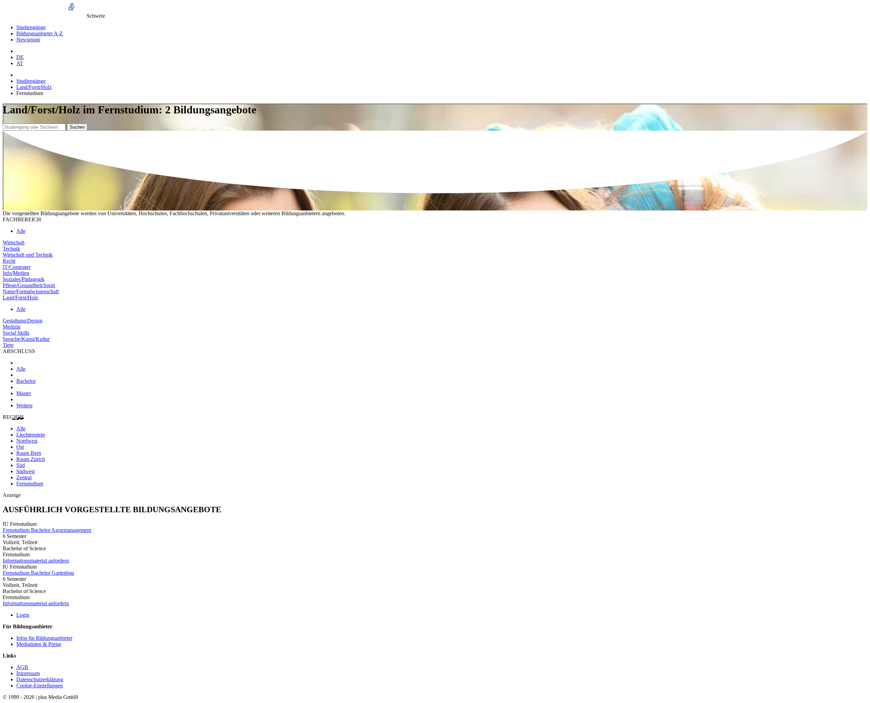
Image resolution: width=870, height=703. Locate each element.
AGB (22, 667)
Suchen (77, 127)
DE (20, 57)
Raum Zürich (30, 459)
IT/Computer (17, 267)
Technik (11, 249)
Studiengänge (31, 27)
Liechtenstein (30, 435)
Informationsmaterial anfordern (36, 560)
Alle (20, 231)
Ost (20, 447)
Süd (20, 465)
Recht (9, 261)
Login (22, 615)
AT (19, 63)
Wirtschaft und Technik (28, 255)
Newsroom (28, 39)
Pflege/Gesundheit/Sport (29, 285)
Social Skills (16, 333)
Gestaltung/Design (22, 320)
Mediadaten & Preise (38, 644)
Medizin (11, 327)
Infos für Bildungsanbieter (44, 638)
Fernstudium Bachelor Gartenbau (38, 573)
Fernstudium (29, 483)
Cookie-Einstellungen (39, 685)
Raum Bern (28, 453)
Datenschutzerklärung (39, 679)
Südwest (25, 471)
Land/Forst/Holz (34, 87)
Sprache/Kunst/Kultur (26, 339)
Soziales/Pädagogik (24, 279)
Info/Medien (16, 273)
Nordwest (26, 441)
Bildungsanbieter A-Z (39, 33)
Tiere (8, 345)
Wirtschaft (13, 242)
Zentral (24, 477)
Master (23, 393)
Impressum (28, 673)
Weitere (24, 405)
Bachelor (26, 381)
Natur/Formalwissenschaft (31, 291)
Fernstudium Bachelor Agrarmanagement (47, 530)
